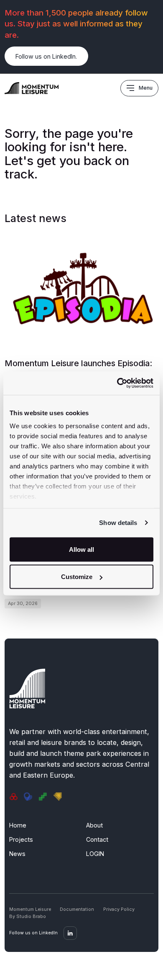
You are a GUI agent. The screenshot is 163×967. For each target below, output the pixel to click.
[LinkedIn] (70, 933)
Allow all (81, 549)
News (17, 853)
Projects (21, 839)
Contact (97, 839)
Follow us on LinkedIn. (46, 56)
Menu (146, 88)
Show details (118, 522)
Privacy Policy (119, 909)
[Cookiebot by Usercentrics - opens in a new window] (117, 383)
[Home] (32, 87)
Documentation (77, 909)
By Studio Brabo (27, 916)
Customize (76, 576)
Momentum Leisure (30, 909)
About (94, 825)
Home (17, 825)
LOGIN (95, 853)
